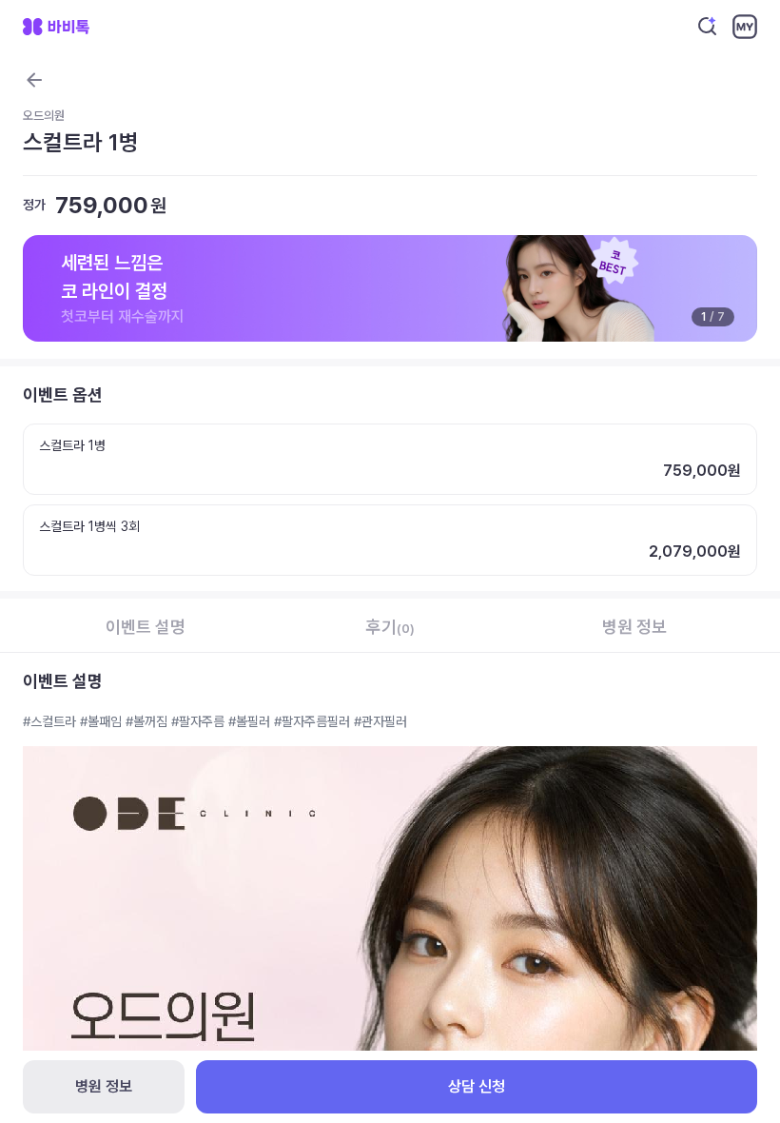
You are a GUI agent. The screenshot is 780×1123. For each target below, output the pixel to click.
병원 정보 (103, 1086)
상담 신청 (476, 1086)
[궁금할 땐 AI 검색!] (707, 26)
